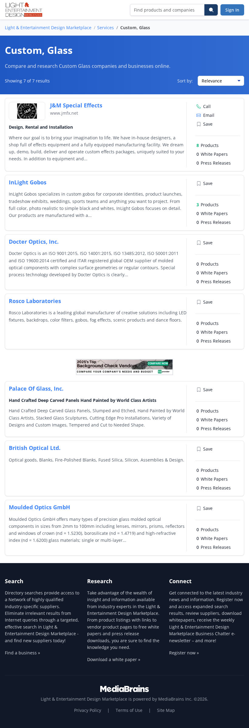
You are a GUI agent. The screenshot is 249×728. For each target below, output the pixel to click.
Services (105, 27)
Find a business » (22, 653)
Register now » (184, 653)
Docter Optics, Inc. (34, 241)
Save (208, 124)
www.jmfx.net (64, 113)
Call (207, 106)
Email (208, 115)
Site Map (166, 710)
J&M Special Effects (76, 105)
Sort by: (185, 81)
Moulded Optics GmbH (39, 507)
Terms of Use (129, 710)
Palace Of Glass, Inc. (36, 388)
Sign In (232, 10)
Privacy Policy (87, 710)
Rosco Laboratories (35, 301)
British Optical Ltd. (34, 447)
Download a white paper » (113, 659)
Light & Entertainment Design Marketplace (48, 27)
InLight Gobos (27, 182)
